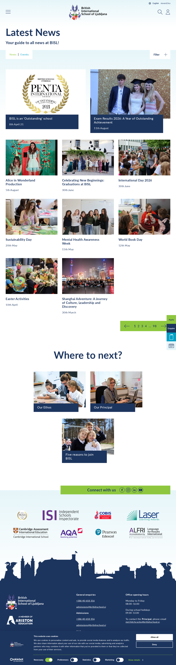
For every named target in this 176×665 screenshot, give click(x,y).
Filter (157, 54)
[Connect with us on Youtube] (140, 490)
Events (24, 54)
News (13, 54)
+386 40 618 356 (85, 600)
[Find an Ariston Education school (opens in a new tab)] (19, 620)
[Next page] (164, 326)
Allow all (154, 637)
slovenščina (165, 3)
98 (155, 326)
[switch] (74, 660)
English (156, 3)
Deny (154, 644)
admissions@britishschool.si (91, 606)
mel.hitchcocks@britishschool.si (143, 622)
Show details (134, 660)
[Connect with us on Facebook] (122, 490)
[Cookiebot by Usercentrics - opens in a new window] (16, 660)
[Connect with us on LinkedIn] (134, 490)
